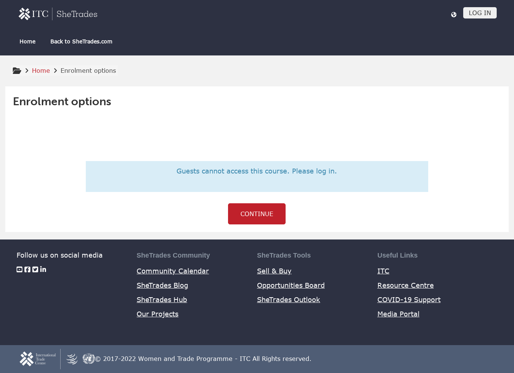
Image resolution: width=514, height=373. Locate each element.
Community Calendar (173, 271)
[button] (453, 14)
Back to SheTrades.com (81, 41)
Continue (256, 213)
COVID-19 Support (409, 299)
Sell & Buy (274, 271)
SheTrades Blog (162, 285)
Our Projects (157, 314)
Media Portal (398, 314)
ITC (383, 271)
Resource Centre (405, 285)
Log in (480, 12)
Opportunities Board (291, 285)
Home (27, 41)
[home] (58, 14)
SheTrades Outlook (288, 299)
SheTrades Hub (162, 299)
